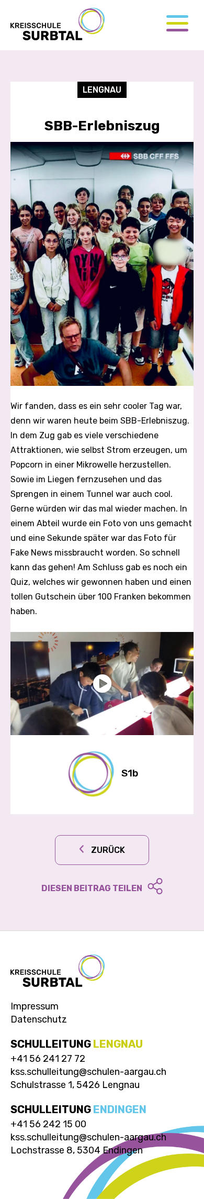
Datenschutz (38, 1019)
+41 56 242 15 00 (48, 1124)
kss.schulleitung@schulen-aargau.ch (88, 1072)
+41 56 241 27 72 (47, 1058)
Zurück (108, 850)
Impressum (34, 1006)
